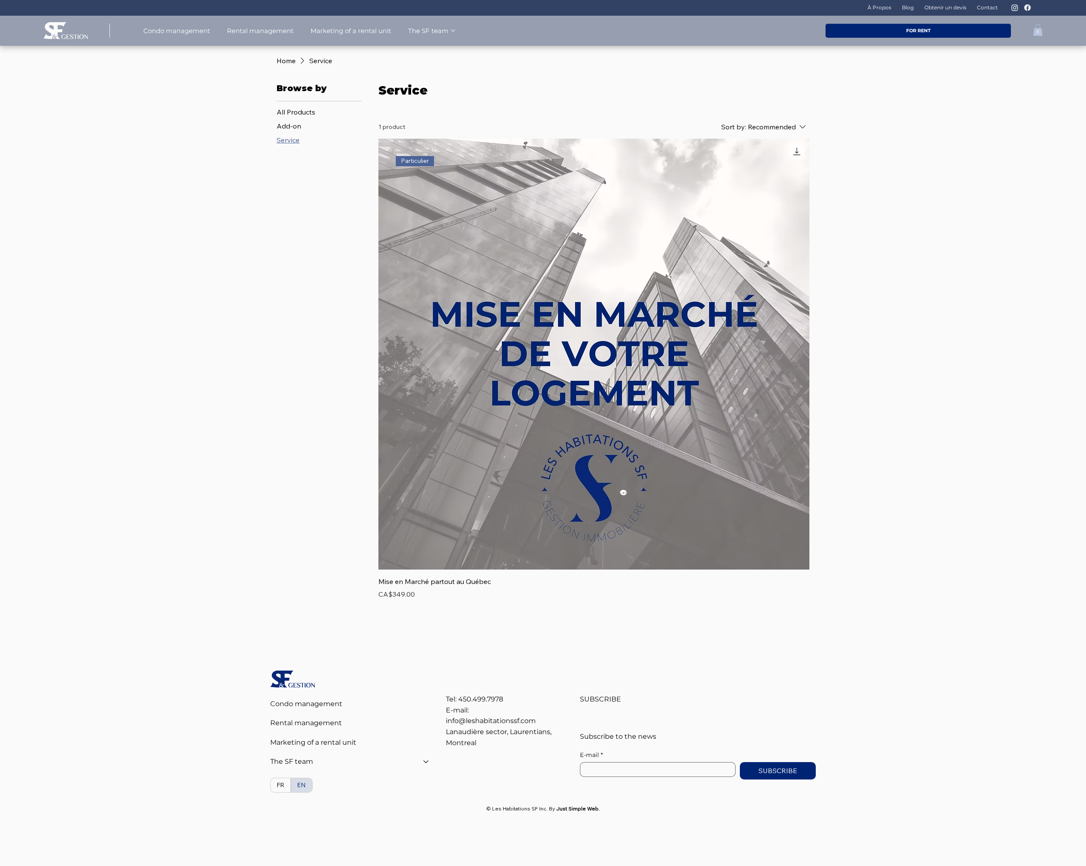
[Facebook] (1027, 7)
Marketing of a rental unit (313, 742)
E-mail (591, 755)
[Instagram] (1014, 7)
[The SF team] (426, 761)
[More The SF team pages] (453, 30)
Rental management (306, 723)
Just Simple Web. (578, 808)
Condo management (306, 704)
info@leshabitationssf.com (491, 721)
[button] (1038, 30)
